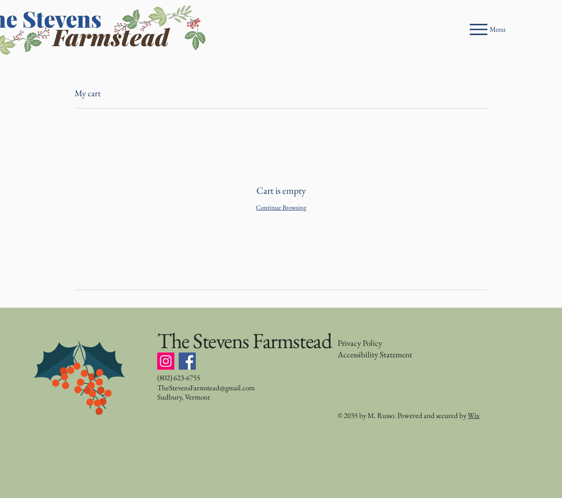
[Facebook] (187, 361)
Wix (473, 415)
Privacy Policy (360, 343)
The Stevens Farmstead (244, 341)
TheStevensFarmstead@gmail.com (206, 388)
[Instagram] (165, 361)
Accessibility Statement (375, 354)
